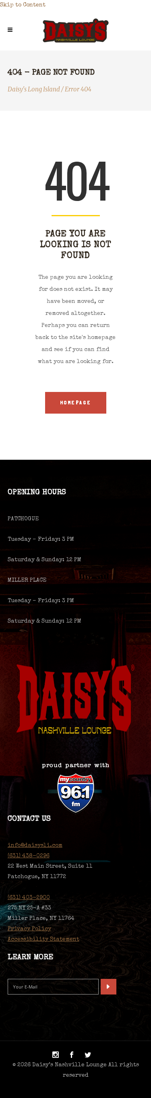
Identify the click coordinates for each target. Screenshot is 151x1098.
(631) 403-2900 (29, 898)
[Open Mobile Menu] (12, 30)
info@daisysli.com (35, 845)
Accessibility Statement (43, 939)
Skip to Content (23, 5)
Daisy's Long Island (34, 89)
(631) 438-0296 (29, 856)
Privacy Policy (29, 929)
